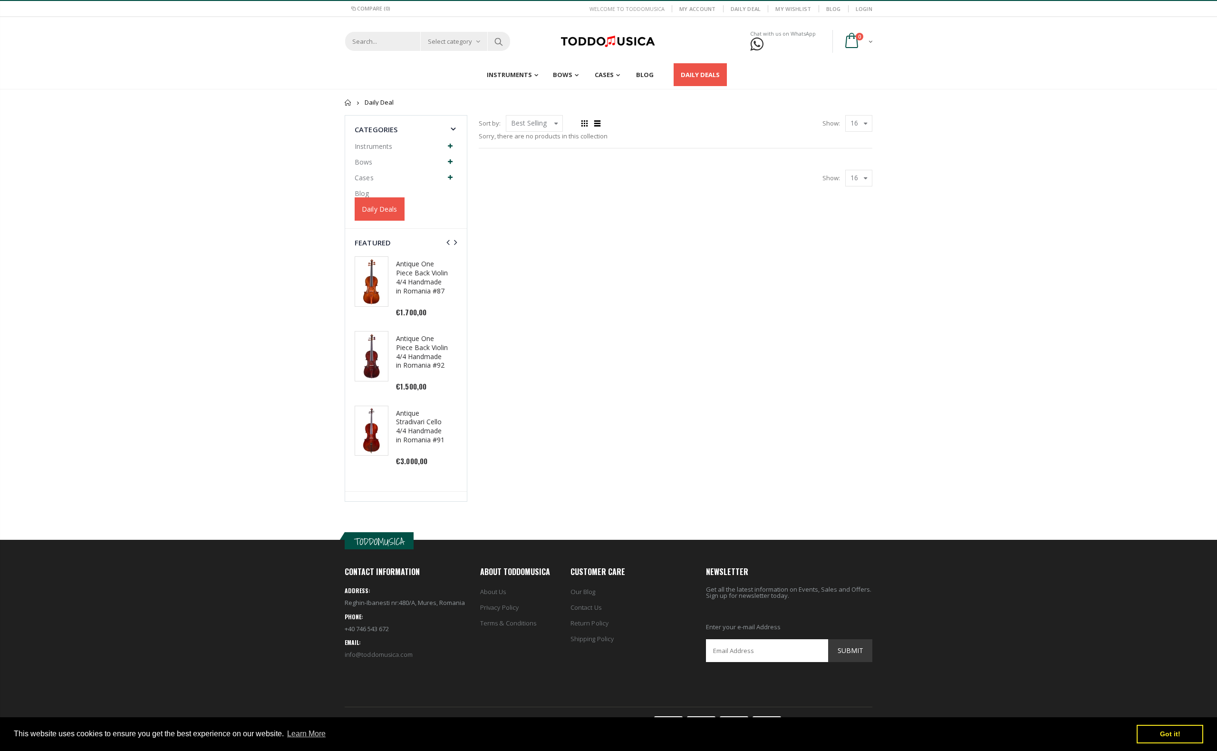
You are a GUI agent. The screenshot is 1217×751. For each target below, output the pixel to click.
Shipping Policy (592, 638)
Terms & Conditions (508, 623)
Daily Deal (746, 8)
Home (348, 102)
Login (864, 8)
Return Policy (589, 623)
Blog (833, 8)
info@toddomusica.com (379, 654)
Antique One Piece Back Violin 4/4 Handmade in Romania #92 (422, 352)
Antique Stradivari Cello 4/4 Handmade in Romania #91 (420, 427)
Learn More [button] (306, 734)
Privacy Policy (499, 607)
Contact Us (585, 607)
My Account (697, 8)
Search (498, 41)
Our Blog (583, 591)
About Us (493, 591)
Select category (450, 41)
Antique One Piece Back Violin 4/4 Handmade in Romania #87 (422, 277)
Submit (850, 650)
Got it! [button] (1170, 734)
